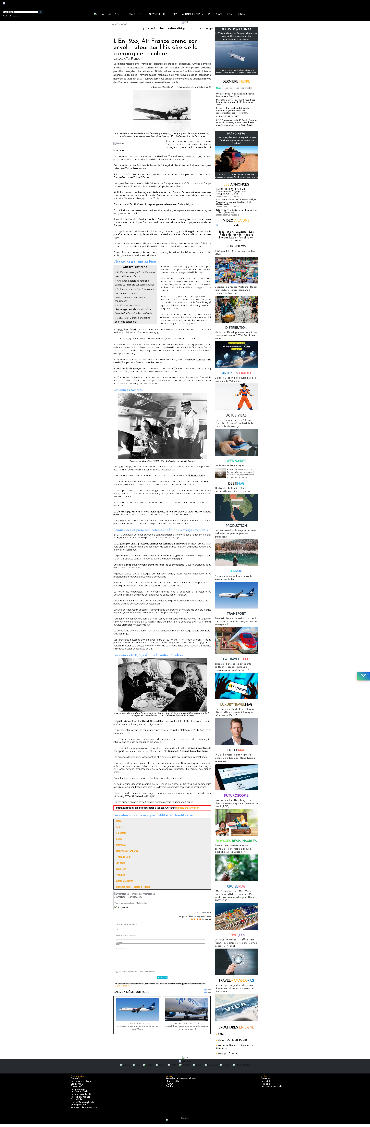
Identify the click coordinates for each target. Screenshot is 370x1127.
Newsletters (159, 14)
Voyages (236, 841)
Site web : (119, 942)
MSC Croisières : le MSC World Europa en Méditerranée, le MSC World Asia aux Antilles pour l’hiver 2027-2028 (236, 122)
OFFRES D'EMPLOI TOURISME (227, 196)
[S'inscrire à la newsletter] (363, 676)
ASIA (221, 1034)
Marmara (121, 845)
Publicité (265, 1081)
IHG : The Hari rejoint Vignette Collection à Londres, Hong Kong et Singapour (236, 758)
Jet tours (120, 863)
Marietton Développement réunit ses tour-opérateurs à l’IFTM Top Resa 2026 (235, 102)
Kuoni (119, 839)
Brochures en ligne (81, 1081)
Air (236, 571)
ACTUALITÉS (110, 14)
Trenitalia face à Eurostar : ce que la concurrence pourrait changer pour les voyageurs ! (236, 621)
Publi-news (236, 246)
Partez (236, 373)
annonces (236, 184)
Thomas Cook (123, 856)
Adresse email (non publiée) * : (127, 936)
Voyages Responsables (84, 1107)
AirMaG (124, 24)
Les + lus (229, 88)
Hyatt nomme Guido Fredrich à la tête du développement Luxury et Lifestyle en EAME (234, 712)
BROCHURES (236, 1027)
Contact (265, 1079)
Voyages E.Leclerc (228, 1053)
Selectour (121, 833)
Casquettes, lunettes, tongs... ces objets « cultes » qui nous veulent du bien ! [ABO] (236, 803)
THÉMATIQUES (134, 14)
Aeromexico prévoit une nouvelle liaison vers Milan (137, 1028)
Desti (236, 483)
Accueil (114, 24)
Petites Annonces (220, 14)
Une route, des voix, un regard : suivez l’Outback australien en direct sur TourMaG (236, 140)
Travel (236, 935)
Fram (119, 821)
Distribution (236, 328)
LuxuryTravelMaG (81, 1094)
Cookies (170, 1086)
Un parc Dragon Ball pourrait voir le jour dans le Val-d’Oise (235, 95)
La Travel (236, 659)
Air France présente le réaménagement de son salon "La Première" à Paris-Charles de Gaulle (133, 309)
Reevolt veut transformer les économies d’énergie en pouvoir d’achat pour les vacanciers (233, 849)
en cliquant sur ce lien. (187, 807)
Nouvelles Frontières (127, 851)
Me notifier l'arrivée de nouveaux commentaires (137, 971)
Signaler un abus (122, 986)
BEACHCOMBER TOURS (233, 1040)
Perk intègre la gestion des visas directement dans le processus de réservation (234, 988)
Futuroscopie (236, 795)
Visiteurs (120, 875)
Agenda (265, 1084)
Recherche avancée (12, 16)
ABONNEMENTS (192, 14)
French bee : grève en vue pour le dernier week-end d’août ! (186, 1028)
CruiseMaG (77, 1084)
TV (175, 14)
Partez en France (80, 1097)
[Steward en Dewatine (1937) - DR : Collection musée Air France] (162, 394)
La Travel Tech (79, 1092)
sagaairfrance (204, 917)
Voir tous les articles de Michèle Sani (130, 903)
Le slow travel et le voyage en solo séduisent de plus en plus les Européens (235, 533)
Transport (236, 614)
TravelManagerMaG (82, 1102)
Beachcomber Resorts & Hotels (133, 887)
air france (191, 917)
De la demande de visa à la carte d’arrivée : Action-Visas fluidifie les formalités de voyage (234, 423)
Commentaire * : (122, 949)
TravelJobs (77, 1099)
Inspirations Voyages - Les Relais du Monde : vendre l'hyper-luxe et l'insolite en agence (236, 236)
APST (119, 826)
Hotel (236, 750)
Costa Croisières (124, 881)
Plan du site (172, 1081)
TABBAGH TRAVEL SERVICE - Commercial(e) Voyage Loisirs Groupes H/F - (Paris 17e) (232, 191)
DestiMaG (77, 1086)
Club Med (121, 869)
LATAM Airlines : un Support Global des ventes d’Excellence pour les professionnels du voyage (236, 36)
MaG (236, 704)
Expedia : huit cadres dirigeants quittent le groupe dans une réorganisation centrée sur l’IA (165, 28)
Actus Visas (236, 415)
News (218, 88)
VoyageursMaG (79, 1104)
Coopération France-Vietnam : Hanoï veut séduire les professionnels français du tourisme (236, 290)
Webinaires (236, 461)
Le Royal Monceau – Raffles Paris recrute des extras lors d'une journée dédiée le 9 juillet (236, 943)
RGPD (169, 1084)
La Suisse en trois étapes (229, 466)
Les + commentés (244, 88)
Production (236, 526)
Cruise (236, 886)
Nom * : (118, 929)
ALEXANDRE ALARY (227, 117)
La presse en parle (271, 1086)
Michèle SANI (169, 87)
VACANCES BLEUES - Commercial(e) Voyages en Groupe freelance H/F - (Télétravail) (236, 202)
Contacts (243, 14)
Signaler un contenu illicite (181, 1079)
